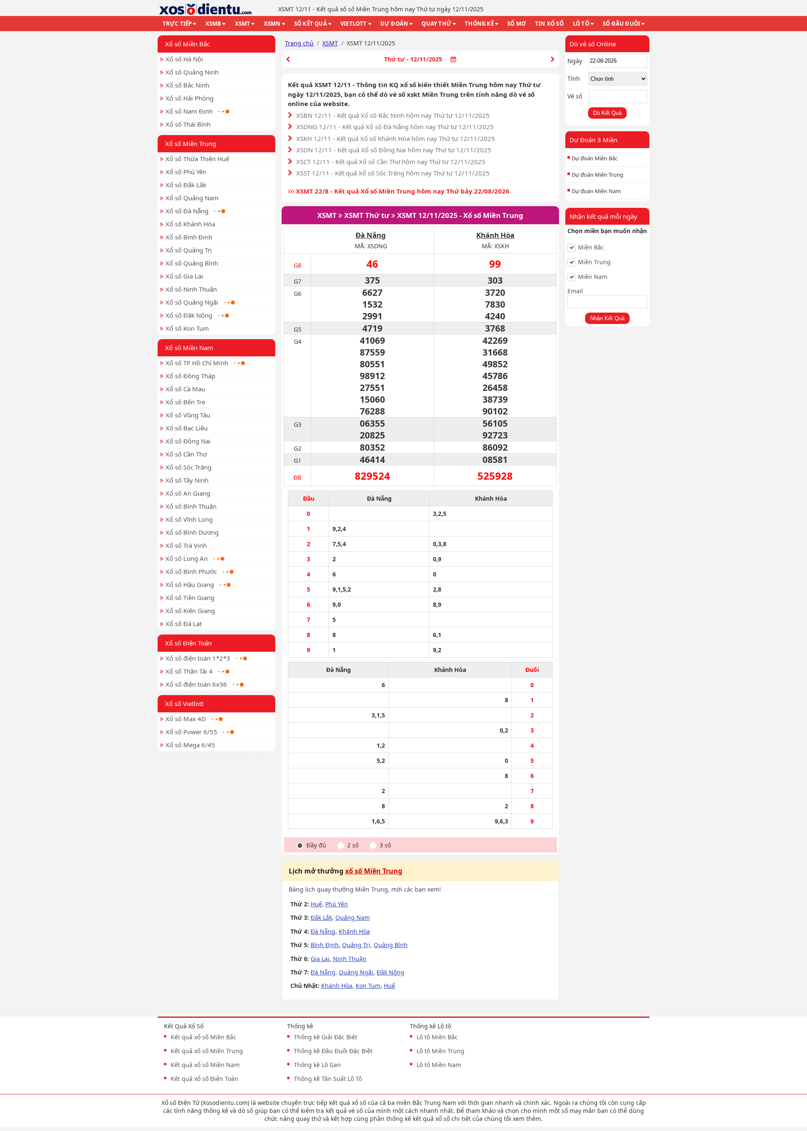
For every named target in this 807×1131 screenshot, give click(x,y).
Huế (316, 904)
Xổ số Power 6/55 (191, 731)
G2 (297, 448)
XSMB (214, 23)
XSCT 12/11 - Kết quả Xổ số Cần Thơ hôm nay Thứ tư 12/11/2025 (390, 161)
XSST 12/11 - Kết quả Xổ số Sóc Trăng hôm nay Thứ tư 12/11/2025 (393, 173)
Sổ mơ (516, 23)
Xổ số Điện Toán (188, 643)
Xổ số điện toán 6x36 (196, 684)
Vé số (574, 96)
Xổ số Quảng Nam (192, 198)
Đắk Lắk (321, 917)
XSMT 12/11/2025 (427, 215)
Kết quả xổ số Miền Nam (205, 1065)
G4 (297, 341)
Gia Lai (320, 959)
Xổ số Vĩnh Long (189, 519)
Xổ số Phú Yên (186, 171)
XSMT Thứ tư (367, 215)
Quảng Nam (352, 917)
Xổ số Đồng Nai (188, 441)
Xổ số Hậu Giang (190, 584)
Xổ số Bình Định (189, 237)
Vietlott (353, 23)
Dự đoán (394, 23)
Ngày (574, 61)
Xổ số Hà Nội (184, 59)
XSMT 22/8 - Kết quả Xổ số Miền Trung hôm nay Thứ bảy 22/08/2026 (401, 191)
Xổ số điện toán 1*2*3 (198, 658)
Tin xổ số (549, 23)
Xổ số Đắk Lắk (186, 185)
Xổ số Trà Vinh (186, 545)
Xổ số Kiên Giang (190, 610)
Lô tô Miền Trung (440, 1051)
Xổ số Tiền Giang (190, 597)
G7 (297, 281)
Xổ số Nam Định (189, 111)
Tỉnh (573, 78)
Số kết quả (310, 23)
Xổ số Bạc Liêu (187, 428)
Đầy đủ (316, 845)
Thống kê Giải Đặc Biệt (325, 1037)
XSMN (272, 23)
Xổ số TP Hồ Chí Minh (197, 362)
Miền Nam (592, 277)
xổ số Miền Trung (373, 871)
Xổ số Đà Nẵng (187, 211)
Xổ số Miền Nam (189, 347)
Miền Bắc (591, 247)
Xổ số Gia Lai (184, 276)
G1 (297, 461)
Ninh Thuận (350, 959)
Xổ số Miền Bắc (187, 44)
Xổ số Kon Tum (187, 328)
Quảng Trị (356, 945)
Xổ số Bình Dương (192, 532)
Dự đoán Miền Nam (596, 191)
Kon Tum (368, 986)
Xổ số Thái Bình (188, 124)
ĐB (297, 477)
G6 (297, 293)
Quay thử (436, 23)
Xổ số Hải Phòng (190, 98)
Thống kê (479, 23)
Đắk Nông (390, 972)
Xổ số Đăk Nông (189, 315)
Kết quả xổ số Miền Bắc (203, 1037)
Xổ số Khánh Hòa (190, 224)
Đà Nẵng (371, 235)
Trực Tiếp (177, 23)
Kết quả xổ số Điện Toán (204, 1079)
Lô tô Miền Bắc (437, 1037)
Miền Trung (594, 262)
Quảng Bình (391, 945)
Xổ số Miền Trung (190, 143)
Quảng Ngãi (356, 972)
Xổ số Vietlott (184, 703)
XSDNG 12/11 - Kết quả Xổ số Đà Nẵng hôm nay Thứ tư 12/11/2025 (395, 126)
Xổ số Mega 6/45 (190, 745)
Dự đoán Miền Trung (597, 174)
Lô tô (581, 23)
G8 (297, 265)
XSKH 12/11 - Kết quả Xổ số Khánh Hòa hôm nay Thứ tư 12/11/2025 (395, 138)
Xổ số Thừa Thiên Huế (197, 158)
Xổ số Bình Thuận (191, 506)
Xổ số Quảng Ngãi (192, 302)
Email (575, 291)
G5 (297, 329)
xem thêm (527, 1119)
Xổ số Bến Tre (185, 402)
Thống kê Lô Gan (317, 1065)
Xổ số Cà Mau (185, 389)
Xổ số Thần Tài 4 (189, 671)
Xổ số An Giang (188, 493)
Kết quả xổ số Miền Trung (207, 1051)
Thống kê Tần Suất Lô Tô (328, 1079)
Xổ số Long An (187, 558)
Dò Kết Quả (607, 113)
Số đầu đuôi (621, 23)
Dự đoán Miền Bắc (594, 158)
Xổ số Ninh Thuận (191, 289)
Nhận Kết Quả (607, 318)
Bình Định (325, 945)
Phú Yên (336, 904)
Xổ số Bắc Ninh (187, 85)
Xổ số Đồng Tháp (190, 376)
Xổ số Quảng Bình (192, 263)
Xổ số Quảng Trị (189, 250)
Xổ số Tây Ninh (187, 480)
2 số (353, 845)
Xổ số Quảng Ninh (192, 72)
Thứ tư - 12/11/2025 (413, 59)
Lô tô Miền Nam (439, 1065)
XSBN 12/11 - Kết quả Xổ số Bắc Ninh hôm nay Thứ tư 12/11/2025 (393, 115)
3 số (385, 845)
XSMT (243, 23)
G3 (297, 424)
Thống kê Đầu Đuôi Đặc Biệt (333, 1051)
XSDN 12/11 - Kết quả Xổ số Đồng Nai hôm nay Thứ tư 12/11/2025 (393, 150)
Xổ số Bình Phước (191, 571)
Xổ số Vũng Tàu (188, 415)
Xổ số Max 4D (186, 718)
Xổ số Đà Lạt (184, 623)
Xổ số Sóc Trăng (188, 467)
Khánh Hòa (495, 235)
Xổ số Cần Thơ (186, 454)
